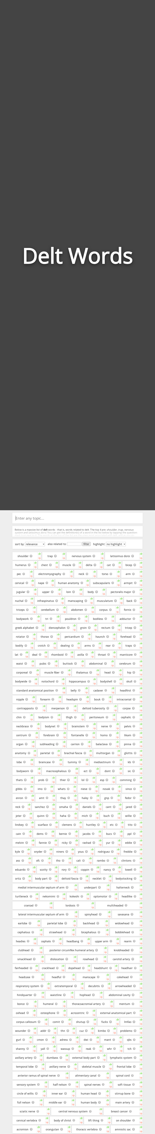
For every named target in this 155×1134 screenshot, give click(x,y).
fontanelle (77, 735)
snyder (38, 851)
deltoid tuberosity (93, 708)
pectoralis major (121, 592)
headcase (24, 977)
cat (109, 565)
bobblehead (122, 932)
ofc (38, 860)
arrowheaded (123, 986)
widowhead (122, 923)
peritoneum (96, 717)
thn (63, 1031)
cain (18, 834)
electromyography (49, 574)
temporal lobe (25, 1066)
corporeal (22, 672)
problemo (126, 1031)
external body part (84, 1057)
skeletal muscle (91, 1066)
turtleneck (21, 896)
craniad (28, 905)
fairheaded (21, 968)
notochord (47, 681)
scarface (43, 825)
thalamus (82, 672)
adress (64, 1039)
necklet (97, 878)
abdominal (96, 663)
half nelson (60, 1084)
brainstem (78, 726)
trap (50, 556)
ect (85, 771)
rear (108, 645)
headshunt (101, 968)
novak (106, 789)
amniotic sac (123, 1129)
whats (62, 789)
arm (128, 574)
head (107, 672)
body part (41, 878)
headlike (127, 896)
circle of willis (25, 1093)
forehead (126, 636)
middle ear (55, 1102)
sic (129, 771)
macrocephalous (56, 771)
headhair (127, 968)
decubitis (94, 986)
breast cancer (119, 1111)
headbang (73, 941)
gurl (18, 1039)
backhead (89, 923)
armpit (128, 583)
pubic (43, 663)
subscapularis (101, 583)
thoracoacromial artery (86, 1004)
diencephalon (57, 628)
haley (85, 798)
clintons (126, 860)
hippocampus (77, 681)
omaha (63, 807)
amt (41, 798)
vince (128, 789)
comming (126, 780)
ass (18, 860)
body (91, 592)
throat (102, 654)
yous (81, 851)
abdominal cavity (119, 995)
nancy (107, 869)
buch (107, 816)
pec (19, 574)
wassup (65, 1049)
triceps (20, 610)
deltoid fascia (70, 878)
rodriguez (104, 851)
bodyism (43, 717)
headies (20, 941)
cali (78, 860)
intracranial (124, 699)
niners (60, 851)
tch (129, 1049)
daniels (86, 807)
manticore (126, 654)
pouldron (70, 619)
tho (58, 860)
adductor (125, 619)
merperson (58, 708)
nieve (84, 789)
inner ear (57, 1093)
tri (46, 619)
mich (85, 816)
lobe (19, 762)
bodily (19, 645)
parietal (45, 753)
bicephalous (88, 932)
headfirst (125, 690)
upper (45, 592)
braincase (45, 762)
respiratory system (27, 986)
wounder (20, 1031)
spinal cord (123, 1075)
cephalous (24, 932)
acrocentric (78, 1013)
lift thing (93, 1120)
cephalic (126, 717)
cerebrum (125, 663)
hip (129, 672)
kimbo (102, 1031)
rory (64, 869)
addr (43, 1031)
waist (19, 663)
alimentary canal (85, 1075)
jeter (18, 816)
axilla (80, 654)
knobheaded (121, 950)
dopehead (74, 968)
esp (102, 780)
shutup (80, 1022)
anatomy (20, 753)
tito (130, 825)
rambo (101, 860)
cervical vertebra (26, 1120)
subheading (47, 744)
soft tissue (124, 1084)
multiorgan (103, 753)
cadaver (98, 690)
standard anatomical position (35, 690)
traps (128, 645)
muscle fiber (51, 672)
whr (109, 1049)
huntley (91, 825)
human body (89, 1102)
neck (81, 574)
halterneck (123, 887)
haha (63, 816)
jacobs (87, 834)
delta (89, 565)
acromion (22, 1129)
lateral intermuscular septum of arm (41, 914)
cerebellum (48, 610)
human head (89, 1093)
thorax (45, 636)
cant (108, 807)
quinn (41, 816)
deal (34, 654)
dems (40, 834)
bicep (128, 565)
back (129, 601)
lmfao (127, 1022)
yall (43, 1049)
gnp (106, 798)
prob (41, 780)
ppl (129, 834)
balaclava (102, 744)
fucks (104, 1022)
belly (74, 690)
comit (56, 1022)
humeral (48, 1004)
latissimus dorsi (120, 556)
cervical (19, 583)
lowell (128, 869)
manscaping (75, 601)
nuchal (19, 601)
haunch (100, 636)
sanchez (40, 807)
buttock (68, 663)
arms (87, 645)
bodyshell (106, 681)
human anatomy (68, 583)
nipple (20, 699)
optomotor (100, 896)
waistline (56, 995)
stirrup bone (122, 1093)
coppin (85, 869)
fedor (128, 798)
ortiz (18, 878)
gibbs (19, 789)
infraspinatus (45, 601)
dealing (65, 645)
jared (129, 807)
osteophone (48, 1013)
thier (63, 780)
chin (19, 717)
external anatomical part (116, 1013)
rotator (20, 636)
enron (19, 798)
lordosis (70, 905)
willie (128, 816)
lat (16, 654)
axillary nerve (57, 1066)
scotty (44, 869)
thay (63, 798)
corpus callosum (26, 1022)
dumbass (52, 1057)
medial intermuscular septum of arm (41, 887)
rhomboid (57, 654)
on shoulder (123, 1120)
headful (56, 977)
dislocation (57, 959)
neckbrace (22, 726)
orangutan (52, 1129)
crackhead (48, 968)
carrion (75, 744)
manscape (89, 977)
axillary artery (24, 1057)
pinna (127, 744)
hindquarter (24, 995)
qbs (129, 1039)
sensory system (26, 1084)
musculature (105, 601)
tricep (128, 628)
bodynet (50, 726)
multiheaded (115, 905)
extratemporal (64, 986)
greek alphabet (24, 628)
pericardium (72, 636)
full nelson (23, 1102)
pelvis (127, 726)
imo (40, 789)
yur (108, 842)
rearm (128, 941)
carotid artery (121, 959)
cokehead (123, 977)
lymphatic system (121, 1057)
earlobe (22, 923)
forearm (45, 699)
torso (105, 574)
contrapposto (25, 708)
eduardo (20, 869)
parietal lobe (55, 923)
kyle (17, 851)
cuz (81, 1031)
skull (129, 681)
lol (82, 780)
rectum (105, 628)
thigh (69, 717)
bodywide (21, 681)
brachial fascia (73, 753)
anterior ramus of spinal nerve (37, 1075)
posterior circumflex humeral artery (71, 950)
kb (129, 762)
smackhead (24, 959)
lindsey (19, 825)
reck (17, 807)
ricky (65, 842)
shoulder (23, 556)
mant (107, 1039)
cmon (40, 1039)
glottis (128, 753)
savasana (123, 914)
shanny (20, 1049)
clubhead (24, 950)
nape (41, 583)
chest (44, 565)
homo (104, 735)
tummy (72, 762)
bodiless (98, 619)
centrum (21, 735)
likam (127, 735)
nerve (104, 726)
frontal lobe (124, 1066)
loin (68, 592)
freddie (128, 851)
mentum (124, 1004)
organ (19, 744)
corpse (127, 708)
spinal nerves (92, 1084)
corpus (103, 610)
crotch (42, 645)
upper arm (101, 941)
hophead (85, 995)
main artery (122, 1102)
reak (88, 1049)
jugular (20, 592)
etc (112, 825)
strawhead (55, 932)
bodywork (22, 619)
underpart (90, 887)
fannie (43, 842)
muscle (66, 565)
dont (108, 771)
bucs (109, 834)
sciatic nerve (27, 1111)
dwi (86, 1039)
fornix (127, 610)
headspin (72, 699)
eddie (128, 842)
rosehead (88, 959)
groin (83, 628)
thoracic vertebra (87, 1129)
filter (86, 544)
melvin (19, 842)
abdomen (77, 610)
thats (19, 780)
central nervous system (73, 1111)
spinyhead (91, 914)
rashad (86, 842)
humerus (20, 565)
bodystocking (124, 878)
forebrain (49, 735)
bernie (63, 834)
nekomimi (49, 896)
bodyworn (22, 771)
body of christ (62, 1120)
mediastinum (102, 762)
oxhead (20, 1013)
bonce (21, 1004)
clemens (67, 825)
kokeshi (74, 896)
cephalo (46, 941)
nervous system (81, 556)
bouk (97, 699)
